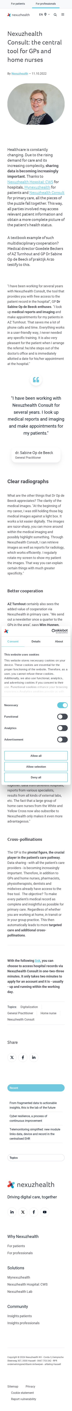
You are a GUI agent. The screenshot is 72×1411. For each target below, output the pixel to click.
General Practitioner (20, 1013)
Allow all (36, 755)
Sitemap (12, 1386)
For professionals (20, 1253)
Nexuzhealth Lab (19, 1291)
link (37, 960)
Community (17, 1306)
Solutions (15, 1267)
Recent (14, 1088)
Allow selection (36, 766)
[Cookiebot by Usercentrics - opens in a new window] (52, 631)
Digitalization (29, 1007)
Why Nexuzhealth (23, 1236)
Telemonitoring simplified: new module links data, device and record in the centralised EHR (35, 1133)
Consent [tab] (12, 641)
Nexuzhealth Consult (46, 192)
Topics (14, 1157)
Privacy (30, 1386)
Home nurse (48, 1013)
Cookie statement (22, 1393)
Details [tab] (36, 641)
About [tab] (59, 641)
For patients (16, 1246)
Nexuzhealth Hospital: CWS (30, 182)
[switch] (62, 717)
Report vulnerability (23, 1399)
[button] (63, 14)
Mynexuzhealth (37, 187)
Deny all (36, 777)
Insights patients (19, 1316)
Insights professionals (23, 1323)
